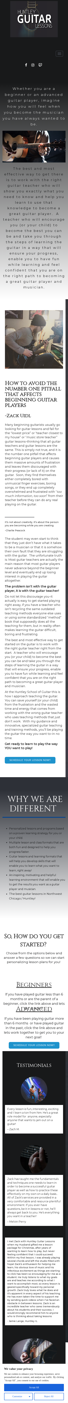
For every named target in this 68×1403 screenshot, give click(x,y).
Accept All (34, 1387)
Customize (17, 1396)
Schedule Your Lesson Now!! (30, 760)
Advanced (34, 1009)
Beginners (34, 984)
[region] (34, 1383)
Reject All (48, 1396)
